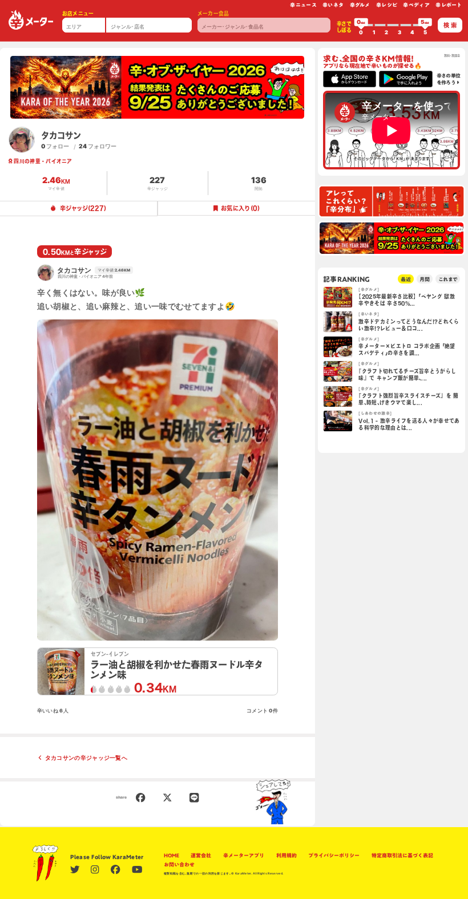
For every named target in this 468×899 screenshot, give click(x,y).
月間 (424, 279)
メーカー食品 (213, 13)
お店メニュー (78, 13)
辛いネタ (333, 4)
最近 (406, 279)
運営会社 (201, 855)
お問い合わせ (179, 864)
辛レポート (448, 4)
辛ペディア (416, 4)
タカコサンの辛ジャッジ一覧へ (86, 757)
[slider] (361, 25)
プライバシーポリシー (334, 855)
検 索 (450, 25)
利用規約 (286, 855)
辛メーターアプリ (243, 855)
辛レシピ (386, 4)
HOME (171, 855)
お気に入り (240, 208)
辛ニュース (303, 4)
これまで (447, 279)
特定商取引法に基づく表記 (402, 855)
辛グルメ (360, 4)
